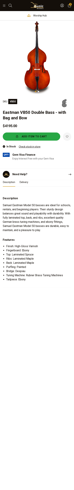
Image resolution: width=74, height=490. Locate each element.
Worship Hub (40, 15)
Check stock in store (29, 146)
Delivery (24, 182)
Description (9, 182)
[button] (35, 91)
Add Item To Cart (34, 136)
